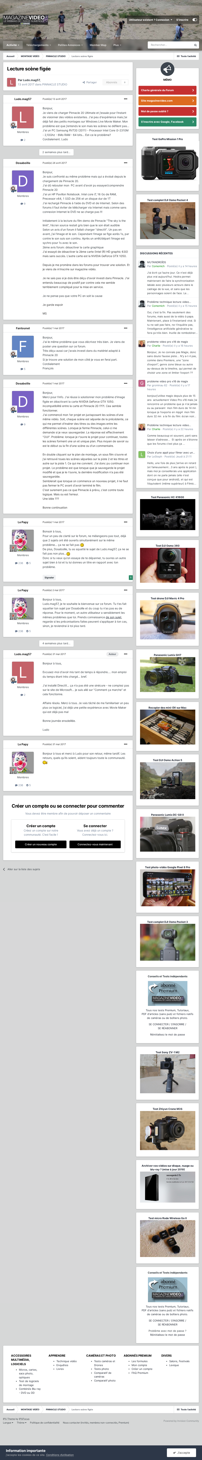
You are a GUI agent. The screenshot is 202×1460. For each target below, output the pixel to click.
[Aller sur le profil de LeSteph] (141, 454)
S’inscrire (182, 19)
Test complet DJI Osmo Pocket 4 (167, 200)
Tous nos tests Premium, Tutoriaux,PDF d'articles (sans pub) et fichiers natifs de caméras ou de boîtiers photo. (167, 1014)
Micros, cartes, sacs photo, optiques (28, 1373)
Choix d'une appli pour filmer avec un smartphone (170, 453)
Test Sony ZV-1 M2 (168, 1052)
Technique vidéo (66, 1361)
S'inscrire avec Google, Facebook (162, 121)
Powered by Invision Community (181, 1420)
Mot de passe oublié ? (154, 111)
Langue (7, 1422)
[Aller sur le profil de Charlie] (141, 343)
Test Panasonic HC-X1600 (167, 497)
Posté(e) (55, 98)
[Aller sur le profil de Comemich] (141, 264)
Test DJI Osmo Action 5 (167, 760)
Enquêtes (62, 1365)
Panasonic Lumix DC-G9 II (167, 814)
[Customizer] (195, 20)
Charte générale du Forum (157, 90)
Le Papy (23, 522)
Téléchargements (37, 45)
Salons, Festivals (179, 1361)
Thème (21, 1422)
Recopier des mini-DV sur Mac (168, 707)
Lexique (174, 1365)
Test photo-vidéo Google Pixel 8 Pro (167, 867)
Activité (12, 45)
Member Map (98, 45)
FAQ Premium (140, 1372)
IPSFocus (24, 1418)
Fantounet (23, 328)
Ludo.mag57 (22, 99)
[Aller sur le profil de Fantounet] (23, 346)
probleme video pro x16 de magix (167, 341)
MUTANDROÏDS (156, 262)
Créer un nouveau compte (41, 844)
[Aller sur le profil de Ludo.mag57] (11, 82)
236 (20, 563)
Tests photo (101, 1368)
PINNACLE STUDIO (54, 84)
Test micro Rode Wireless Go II (167, 1218)
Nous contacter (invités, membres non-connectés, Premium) (96, 1422)
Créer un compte (142, 1368)
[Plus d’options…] (126, 99)
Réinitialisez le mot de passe (167, 1034)
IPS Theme (9, 1418)
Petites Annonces (69, 45)
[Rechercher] (195, 45)
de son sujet (113, 617)
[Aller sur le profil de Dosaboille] (23, 181)
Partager (91, 82)
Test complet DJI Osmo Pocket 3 (167, 921)
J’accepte (183, 1452)
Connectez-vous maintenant (95, 844)
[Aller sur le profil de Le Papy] (23, 540)
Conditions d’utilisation (60, 1454)
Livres (60, 1368)
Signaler (49, 577)
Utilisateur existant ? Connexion (149, 19)
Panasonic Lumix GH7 (167, 655)
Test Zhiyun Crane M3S (167, 1108)
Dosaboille (23, 163)
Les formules (140, 1361)
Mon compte (139, 1365)
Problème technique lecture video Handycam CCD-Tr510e (168, 302)
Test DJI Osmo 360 (168, 545)
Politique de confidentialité (44, 1422)
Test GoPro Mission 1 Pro (167, 139)
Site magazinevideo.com (157, 100)
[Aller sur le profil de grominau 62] (141, 383)
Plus (116, 45)
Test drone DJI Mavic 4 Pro (167, 598)
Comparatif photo (105, 1380)
